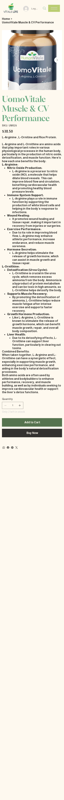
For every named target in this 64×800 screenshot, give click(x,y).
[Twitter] (16, 447)
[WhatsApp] (4, 447)
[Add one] (19, 405)
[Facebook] (8, 447)
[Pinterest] (12, 447)
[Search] (44, 8)
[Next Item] (57, 60)
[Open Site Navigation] (54, 8)
